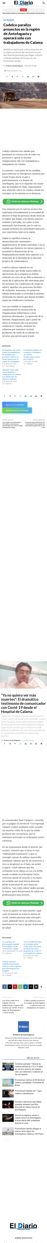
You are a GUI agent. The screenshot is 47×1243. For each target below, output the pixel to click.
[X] (12, 76)
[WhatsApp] (22, 76)
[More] (38, 76)
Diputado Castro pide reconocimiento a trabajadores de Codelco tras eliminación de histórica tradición (11, 374)
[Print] (36, 396)
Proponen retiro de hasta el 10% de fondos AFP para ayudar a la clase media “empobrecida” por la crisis (35, 424)
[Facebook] (7, 76)
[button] (4, 3)
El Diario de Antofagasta (14, 66)
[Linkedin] (28, 76)
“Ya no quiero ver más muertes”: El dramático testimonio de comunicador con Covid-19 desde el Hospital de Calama (12, 424)
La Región (8, 20)
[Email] (33, 76)
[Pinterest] (17, 76)
